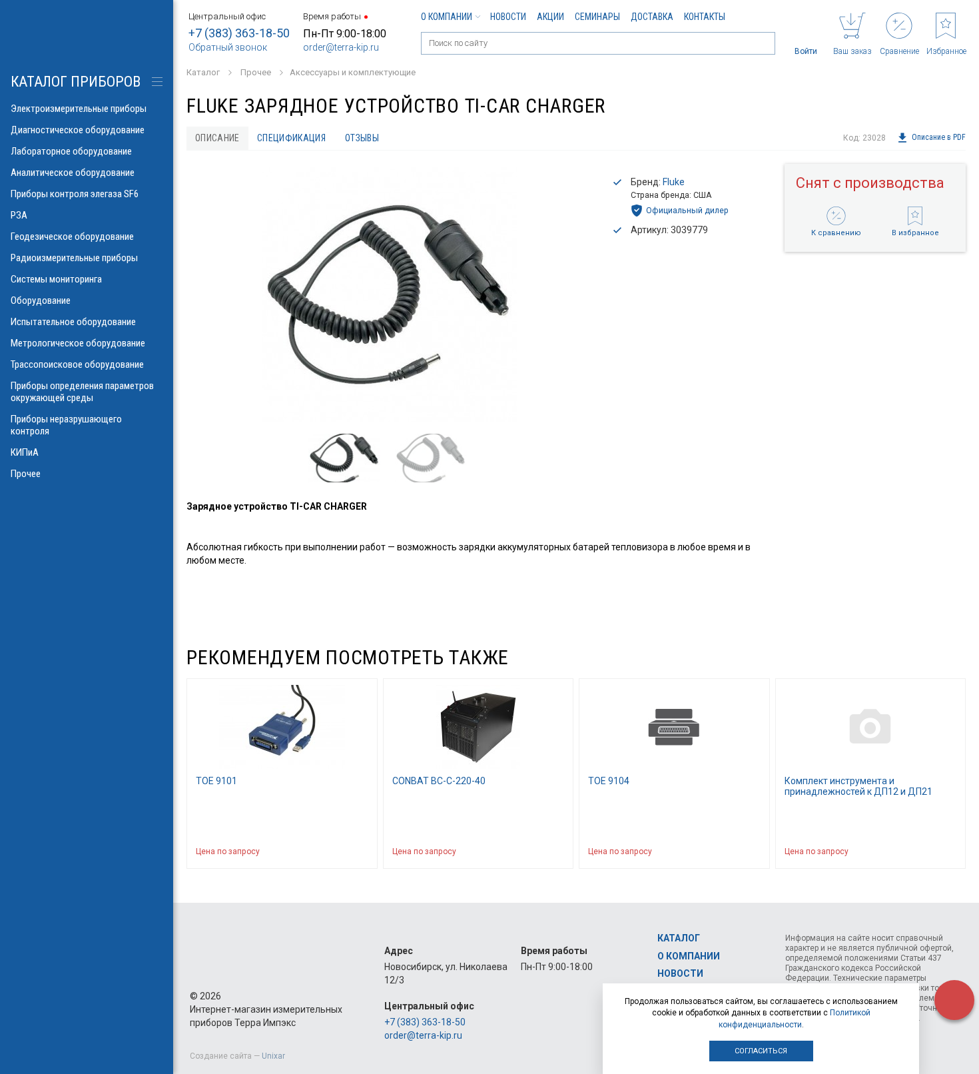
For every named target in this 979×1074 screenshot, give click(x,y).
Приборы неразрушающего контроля (66, 425)
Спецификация (291, 138)
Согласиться (761, 1051)
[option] (389, 294)
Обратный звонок (227, 47)
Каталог (678, 938)
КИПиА (25, 452)
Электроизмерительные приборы (79, 109)
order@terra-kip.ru (341, 47)
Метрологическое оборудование (78, 343)
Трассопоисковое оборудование (77, 364)
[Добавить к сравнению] (335, 851)
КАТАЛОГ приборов (76, 81)
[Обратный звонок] (954, 1000)
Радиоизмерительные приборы (74, 258)
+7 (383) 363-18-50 (239, 33)
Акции (550, 16)
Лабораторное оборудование (71, 151)
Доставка (652, 16)
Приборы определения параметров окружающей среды (82, 392)
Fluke (674, 182)
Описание (217, 138)
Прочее (26, 474)
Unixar (273, 1056)
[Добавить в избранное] (361, 851)
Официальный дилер (687, 210)
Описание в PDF (939, 138)
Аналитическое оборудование (73, 173)
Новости (508, 16)
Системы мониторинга (56, 279)
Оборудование (41, 300)
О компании (446, 16)
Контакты (704, 16)
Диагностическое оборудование (78, 130)
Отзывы (362, 138)
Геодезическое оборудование (72, 237)
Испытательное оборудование (73, 322)
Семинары (597, 16)
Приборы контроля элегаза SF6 (75, 194)
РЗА (19, 215)
